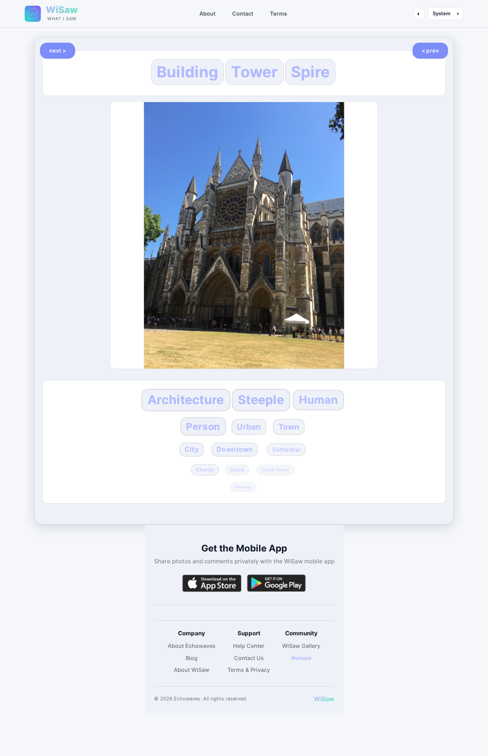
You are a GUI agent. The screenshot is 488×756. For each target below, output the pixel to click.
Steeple (261, 399)
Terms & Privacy (249, 669)
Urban (249, 427)
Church (205, 470)
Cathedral (286, 449)
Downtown (235, 449)
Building (187, 71)
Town (289, 427)
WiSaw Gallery (301, 646)
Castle (237, 469)
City (192, 449)
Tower (254, 71)
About (207, 13)
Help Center (249, 646)
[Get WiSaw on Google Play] (276, 583)
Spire (310, 71)
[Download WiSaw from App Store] (211, 583)
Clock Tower (275, 469)
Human (318, 399)
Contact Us (249, 658)
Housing (242, 486)
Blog (191, 658)
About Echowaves (191, 646)
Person (203, 426)
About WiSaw (191, 669)
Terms (278, 13)
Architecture (186, 399)
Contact (242, 13)
